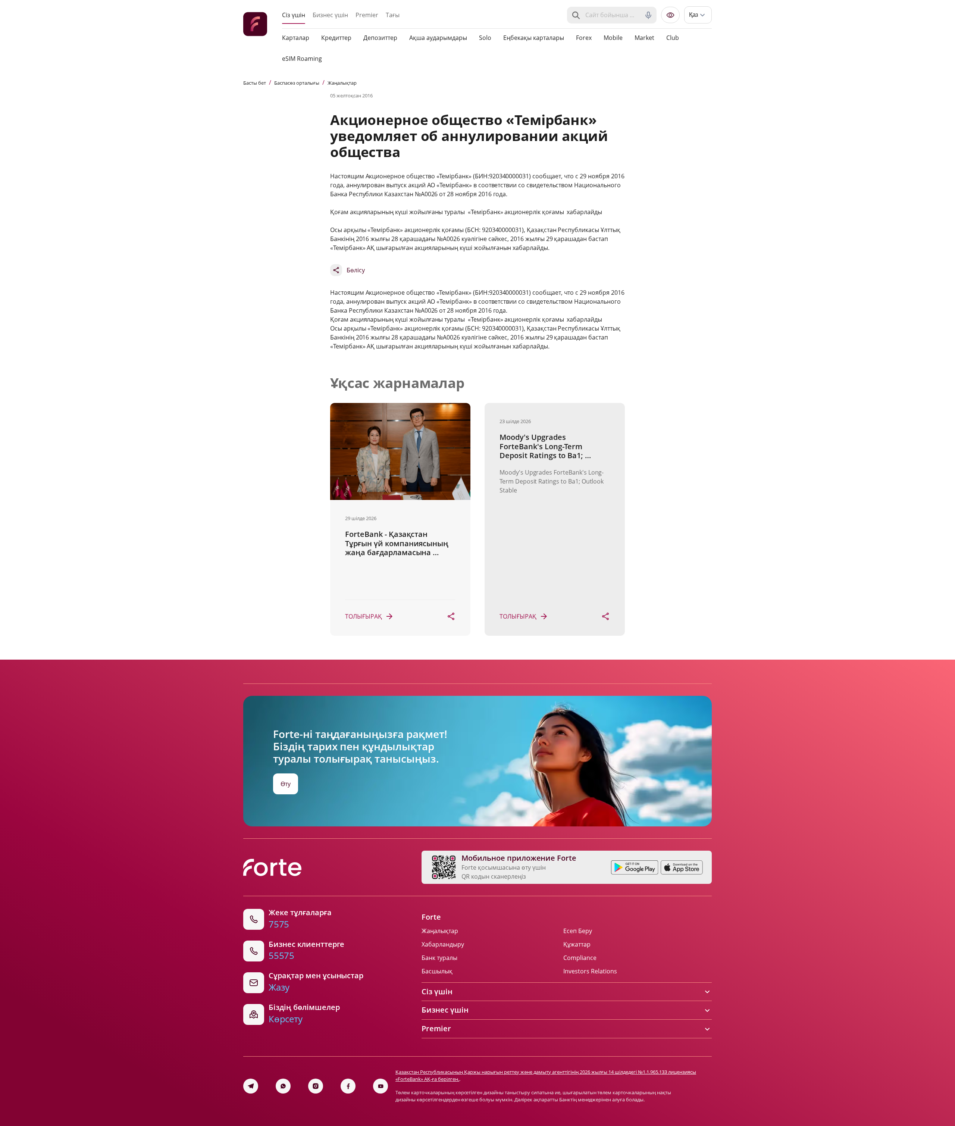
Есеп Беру (577, 931)
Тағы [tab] (393, 15)
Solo (485, 38)
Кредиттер (336, 38)
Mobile (613, 38)
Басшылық (437, 971)
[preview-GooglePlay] (634, 867)
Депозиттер (380, 38)
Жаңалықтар (342, 82)
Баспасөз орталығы (296, 82)
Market (644, 38)
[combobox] (612, 15)
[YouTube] (380, 1086)
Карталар (295, 38)
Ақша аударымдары (438, 38)
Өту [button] (286, 784)
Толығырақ (363, 616)
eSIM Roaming (302, 58)
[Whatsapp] (283, 1086)
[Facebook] (348, 1086)
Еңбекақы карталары (533, 38)
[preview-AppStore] (682, 867)
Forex (584, 38)
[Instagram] (315, 1086)
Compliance (580, 958)
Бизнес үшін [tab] (330, 15)
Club (672, 38)
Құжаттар (577, 944)
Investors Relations (590, 971)
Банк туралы (439, 958)
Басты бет (254, 82)
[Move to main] (255, 25)
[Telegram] (250, 1086)
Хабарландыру (443, 944)
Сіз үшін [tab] (293, 15)
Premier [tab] (367, 15)
